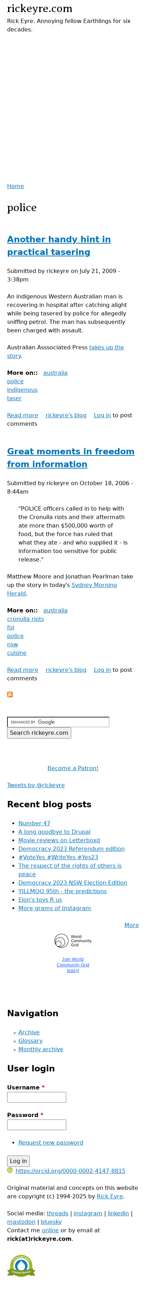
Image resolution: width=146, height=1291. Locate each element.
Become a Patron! (73, 768)
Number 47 (34, 823)
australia (55, 373)
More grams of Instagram (54, 908)
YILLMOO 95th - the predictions (62, 891)
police (15, 381)
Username (26, 1087)
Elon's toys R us (40, 899)
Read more (22, 415)
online (50, 1230)
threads (57, 1213)
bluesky (51, 1222)
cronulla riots (25, 619)
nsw (12, 644)
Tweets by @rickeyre (36, 785)
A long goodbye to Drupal (54, 831)
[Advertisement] (73, 107)
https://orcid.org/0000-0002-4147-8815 (70, 1171)
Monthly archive (40, 1049)
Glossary (30, 1040)
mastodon (21, 1222)
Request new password (50, 1142)
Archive (29, 1032)
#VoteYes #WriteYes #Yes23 (58, 857)
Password (25, 1115)
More (131, 925)
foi (10, 627)
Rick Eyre (110, 1196)
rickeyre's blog (66, 415)
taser (14, 398)
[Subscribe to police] (10, 695)
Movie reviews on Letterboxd (59, 840)
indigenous (22, 389)
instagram (88, 1213)
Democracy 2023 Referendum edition (71, 848)
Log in (102, 415)
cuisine (17, 653)
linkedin (118, 1213)
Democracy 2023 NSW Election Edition (72, 882)
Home (15, 186)
